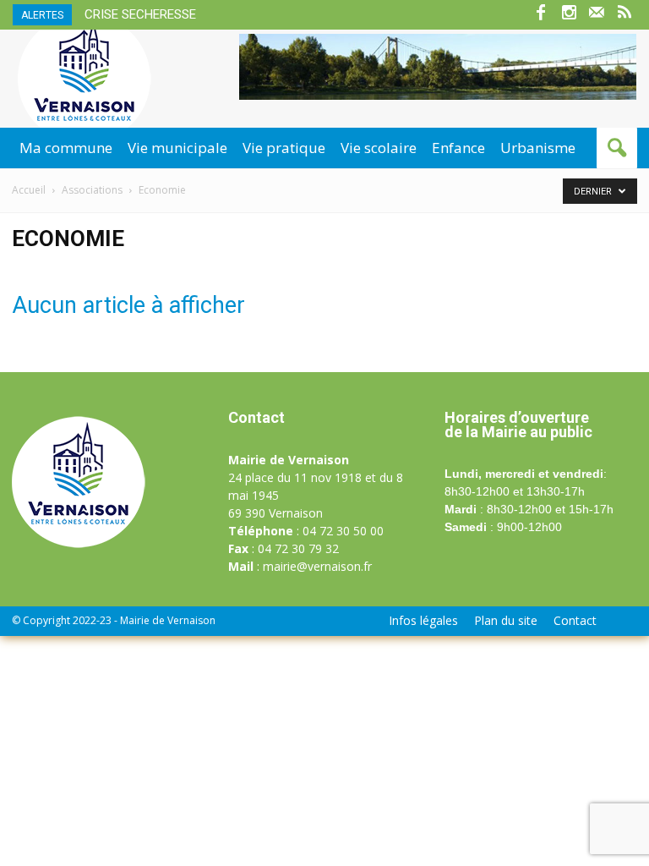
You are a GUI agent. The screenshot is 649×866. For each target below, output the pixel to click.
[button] (617, 148)
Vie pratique (284, 147)
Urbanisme (537, 147)
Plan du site (505, 620)
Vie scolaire (379, 147)
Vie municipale (177, 147)
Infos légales (423, 620)
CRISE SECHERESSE (140, 14)
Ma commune (65, 147)
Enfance (458, 147)
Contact (575, 620)
